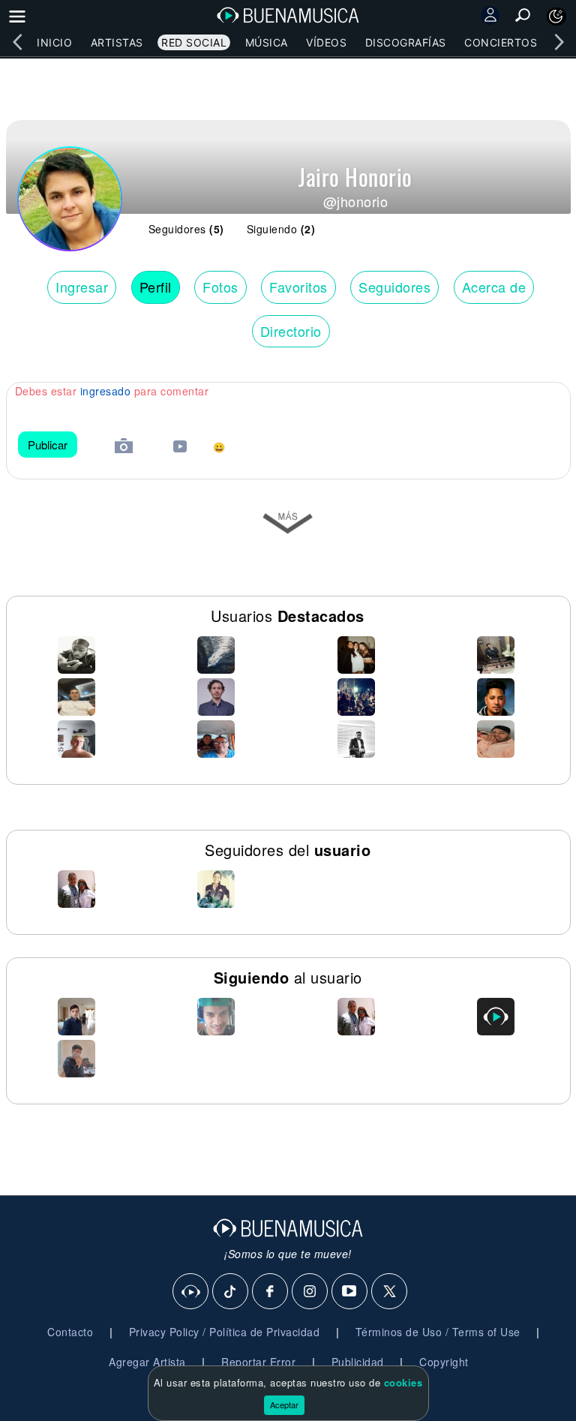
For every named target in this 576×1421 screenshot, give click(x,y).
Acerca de (494, 286)
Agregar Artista (147, 1361)
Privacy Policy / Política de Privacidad (224, 1331)
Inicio (54, 42)
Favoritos (298, 286)
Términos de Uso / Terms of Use (438, 1331)
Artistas (117, 42)
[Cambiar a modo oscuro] (556, 17)
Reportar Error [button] (258, 1361)
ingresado (105, 390)
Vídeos (326, 42)
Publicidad (358, 1361)
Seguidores (394, 286)
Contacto (70, 1331)
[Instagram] (310, 1292)
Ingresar (82, 286)
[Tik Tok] (231, 1292)
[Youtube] (350, 1292)
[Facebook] (271, 1292)
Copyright (444, 1361)
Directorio (291, 331)
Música (266, 42)
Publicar (48, 444)
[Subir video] (180, 448)
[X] (390, 1292)
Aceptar (284, 1404)
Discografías (405, 42)
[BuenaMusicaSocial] (191, 1292)
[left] (17, 42)
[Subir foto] (123, 447)
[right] (559, 42)
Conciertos (500, 42)
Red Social (193, 42)
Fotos (220, 286)
